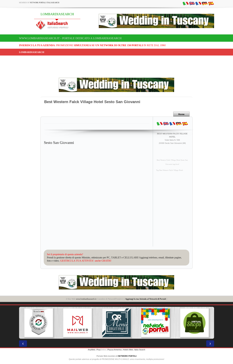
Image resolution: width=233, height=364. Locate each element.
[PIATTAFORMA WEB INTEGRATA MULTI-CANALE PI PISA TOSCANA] (38, 322)
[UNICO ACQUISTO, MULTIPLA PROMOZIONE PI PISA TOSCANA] (155, 322)
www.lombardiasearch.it (86, 299)
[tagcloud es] (211, 3)
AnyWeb (91, 350)
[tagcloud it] (185, 3)
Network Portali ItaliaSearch (44, 2)
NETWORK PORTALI (127, 356)
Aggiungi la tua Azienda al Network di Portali (145, 299)
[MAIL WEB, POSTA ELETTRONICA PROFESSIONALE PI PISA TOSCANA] (77, 322)
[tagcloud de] (204, 3)
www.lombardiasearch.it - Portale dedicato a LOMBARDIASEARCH (70, 38)
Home (181, 114)
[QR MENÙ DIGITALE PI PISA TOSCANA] (116, 322)
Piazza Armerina (114, 350)
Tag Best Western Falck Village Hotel (169, 170)
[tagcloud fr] (198, 3)
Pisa (98, 350)
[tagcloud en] (192, 3)
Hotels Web (128, 350)
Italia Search (139, 350)
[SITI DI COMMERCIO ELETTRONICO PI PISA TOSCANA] (194, 322)
